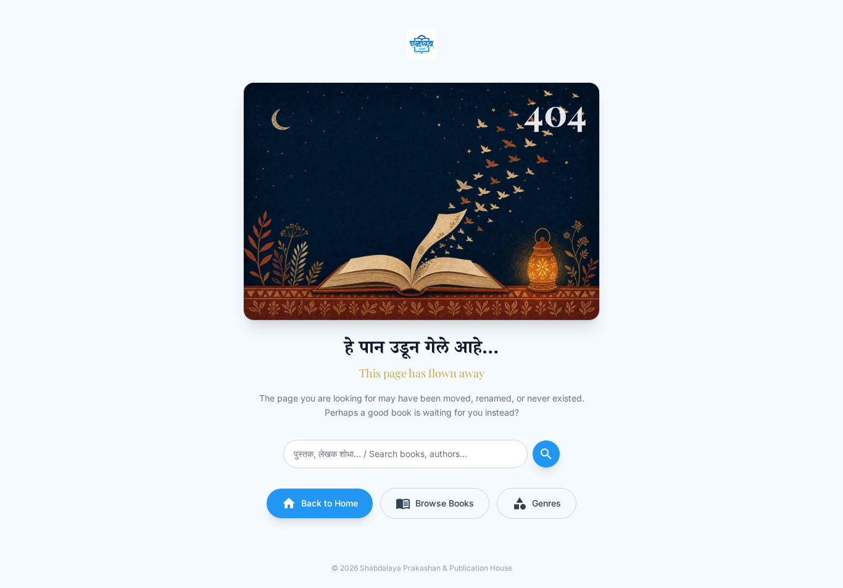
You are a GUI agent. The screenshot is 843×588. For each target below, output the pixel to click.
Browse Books (435, 503)
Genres (536, 503)
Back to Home (319, 503)
